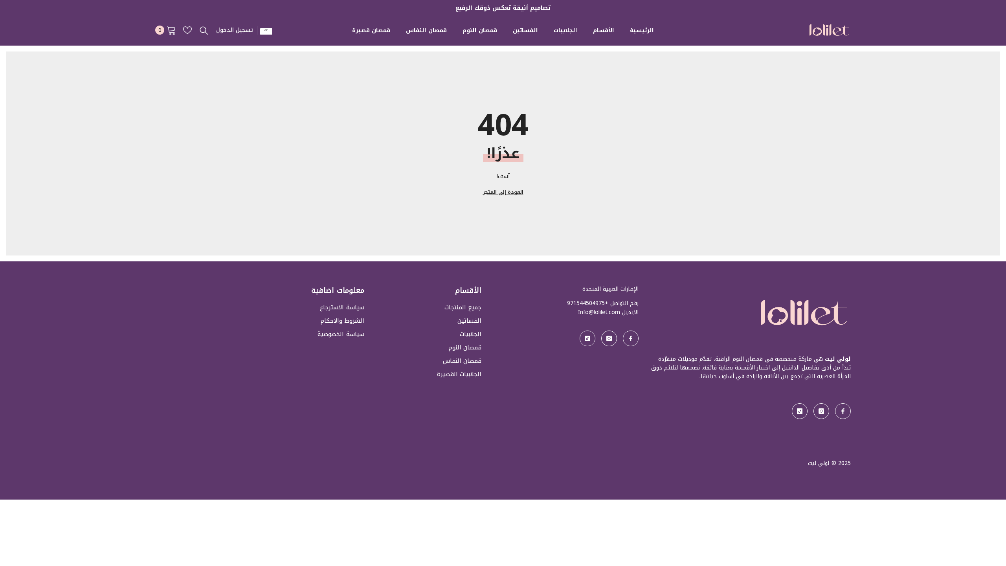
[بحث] (204, 30)
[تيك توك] (800, 411)
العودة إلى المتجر (503, 192)
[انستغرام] (821, 411)
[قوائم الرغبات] (187, 30)
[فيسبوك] (843, 411)
